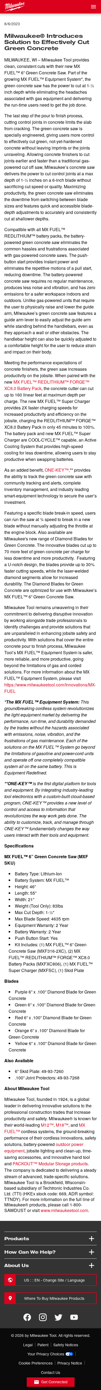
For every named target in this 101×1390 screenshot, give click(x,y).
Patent (42, 1344)
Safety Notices (65, 1344)
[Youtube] (74, 1317)
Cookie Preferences (36, 1363)
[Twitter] (58, 1317)
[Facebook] (27, 1317)
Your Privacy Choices (45, 1354)
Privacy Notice (69, 1363)
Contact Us (50, 1372)
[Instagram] (42, 1317)
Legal (28, 1344)
